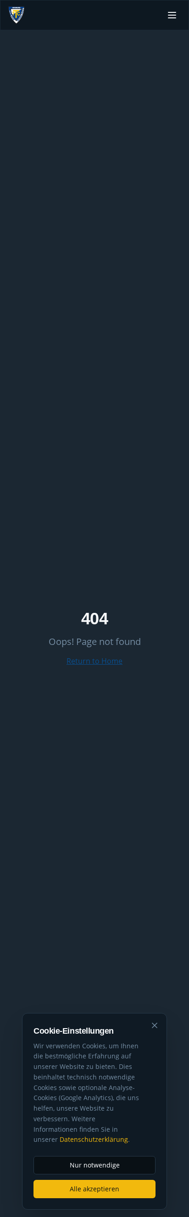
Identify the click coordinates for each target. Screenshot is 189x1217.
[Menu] (172, 15)
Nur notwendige (95, 1165)
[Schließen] (154, 1025)
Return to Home (94, 661)
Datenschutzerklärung (94, 1139)
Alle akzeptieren (94, 1188)
